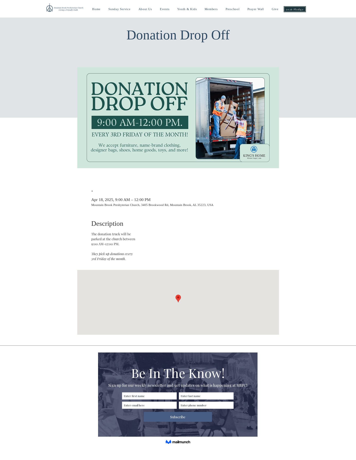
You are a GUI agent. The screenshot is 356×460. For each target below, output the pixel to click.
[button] (187, 9)
